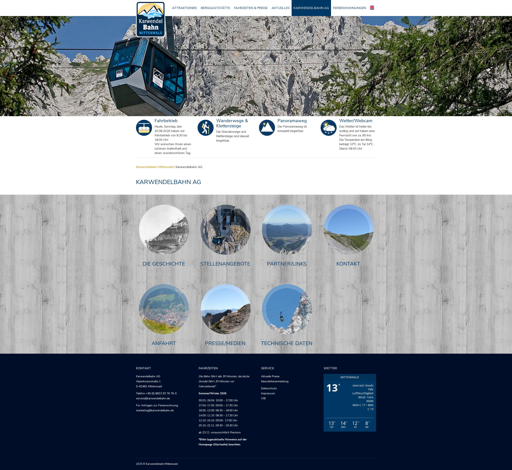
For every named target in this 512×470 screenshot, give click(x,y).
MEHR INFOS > (164, 234)
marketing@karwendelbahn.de (155, 410)
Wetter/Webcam (355, 121)
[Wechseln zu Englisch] (372, 8)
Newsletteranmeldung (274, 381)
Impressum (268, 393)
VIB (263, 398)
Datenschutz (269, 388)
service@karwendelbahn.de (153, 398)
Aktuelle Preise (270, 376)
